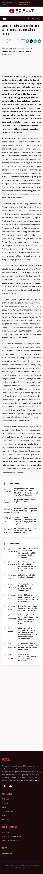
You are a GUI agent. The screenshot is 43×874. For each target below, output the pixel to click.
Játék (4, 807)
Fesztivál (5, 819)
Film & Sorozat (8, 811)
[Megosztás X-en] (31, 41)
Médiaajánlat (7, 853)
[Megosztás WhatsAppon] (35, 41)
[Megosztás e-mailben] (39, 41)
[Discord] (33, 18)
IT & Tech (5, 799)
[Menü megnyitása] (5, 18)
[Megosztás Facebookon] (27, 41)
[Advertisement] (21, 704)
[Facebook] (29, 18)
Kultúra (4, 815)
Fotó (6, 42)
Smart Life (6, 803)
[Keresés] (38, 18)
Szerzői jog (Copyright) (11, 840)
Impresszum (6, 832)
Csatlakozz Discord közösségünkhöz (25, 3)
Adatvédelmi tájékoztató (11, 836)
